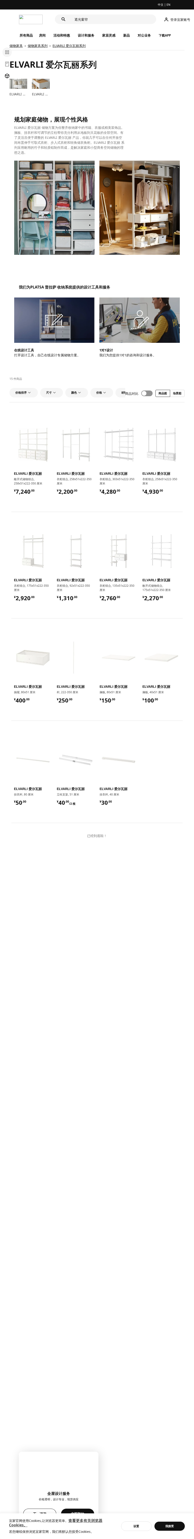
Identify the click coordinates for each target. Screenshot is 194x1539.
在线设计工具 (24, 350)
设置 (136, 1526)
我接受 (169, 1526)
